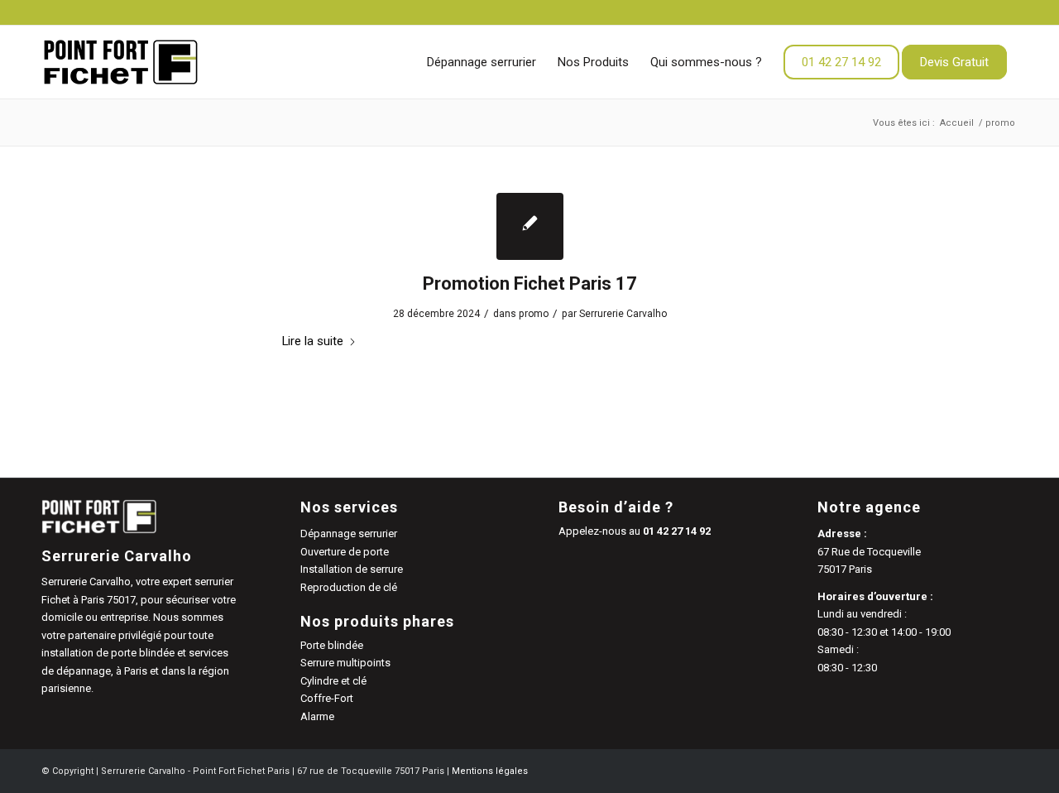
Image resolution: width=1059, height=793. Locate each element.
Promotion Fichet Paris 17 (530, 283)
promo (534, 314)
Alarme (317, 716)
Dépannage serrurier (348, 533)
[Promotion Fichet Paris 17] (529, 226)
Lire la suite (312, 341)
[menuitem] (481, 62)
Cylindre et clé (333, 681)
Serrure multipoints (345, 662)
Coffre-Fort (326, 698)
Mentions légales (490, 771)
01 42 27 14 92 (677, 531)
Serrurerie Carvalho (623, 314)
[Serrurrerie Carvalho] (120, 62)
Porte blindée (331, 645)
